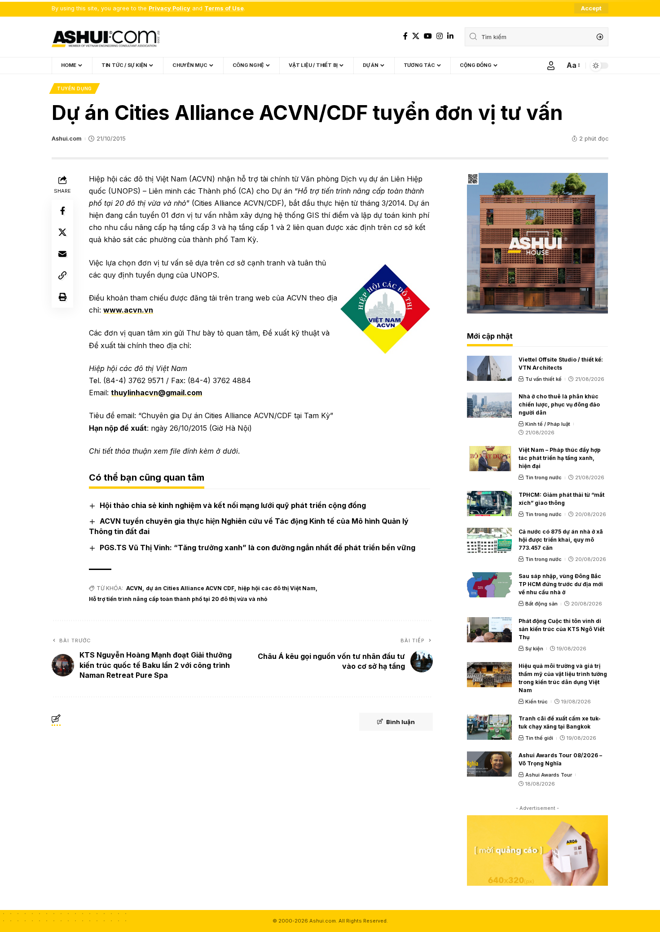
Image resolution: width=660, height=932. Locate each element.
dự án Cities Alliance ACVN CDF (190, 588)
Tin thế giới (539, 738)
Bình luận (400, 721)
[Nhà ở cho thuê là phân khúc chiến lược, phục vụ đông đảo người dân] (489, 405)
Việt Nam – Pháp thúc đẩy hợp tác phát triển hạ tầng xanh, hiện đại (560, 457)
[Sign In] (550, 65)
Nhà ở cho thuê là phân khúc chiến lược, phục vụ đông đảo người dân (559, 404)
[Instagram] (439, 36)
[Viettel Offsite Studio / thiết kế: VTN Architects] (489, 368)
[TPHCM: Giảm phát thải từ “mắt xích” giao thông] (489, 503)
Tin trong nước (543, 477)
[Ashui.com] (105, 36)
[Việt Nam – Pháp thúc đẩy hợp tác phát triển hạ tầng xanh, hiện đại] (489, 458)
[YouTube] (428, 36)
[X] (416, 36)
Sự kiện (534, 648)
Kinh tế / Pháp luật (547, 424)
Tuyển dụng (74, 88)
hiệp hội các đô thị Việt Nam (277, 588)
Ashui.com (66, 138)
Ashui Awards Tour (548, 775)
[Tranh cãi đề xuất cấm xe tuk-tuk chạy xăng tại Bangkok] (489, 727)
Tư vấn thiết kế (543, 379)
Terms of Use (224, 8)
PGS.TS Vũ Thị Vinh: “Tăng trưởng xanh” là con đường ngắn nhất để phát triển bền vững (257, 547)
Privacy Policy (169, 8)
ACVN (134, 588)
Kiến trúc (536, 701)
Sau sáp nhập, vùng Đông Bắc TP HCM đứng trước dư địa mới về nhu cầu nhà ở (561, 584)
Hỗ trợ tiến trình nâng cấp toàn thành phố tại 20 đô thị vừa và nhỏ (178, 599)
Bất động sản (541, 604)
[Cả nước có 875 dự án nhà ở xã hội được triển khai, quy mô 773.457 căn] (489, 540)
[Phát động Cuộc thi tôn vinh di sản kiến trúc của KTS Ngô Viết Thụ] (489, 629)
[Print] (62, 296)
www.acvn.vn (128, 309)
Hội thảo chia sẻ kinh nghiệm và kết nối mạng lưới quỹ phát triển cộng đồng (233, 505)
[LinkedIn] (450, 36)
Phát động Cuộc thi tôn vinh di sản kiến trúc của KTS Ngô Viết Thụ (561, 629)
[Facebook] (405, 36)
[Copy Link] (62, 275)
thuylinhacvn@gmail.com (156, 392)
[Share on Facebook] (62, 210)
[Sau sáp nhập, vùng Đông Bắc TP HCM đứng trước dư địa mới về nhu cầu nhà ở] (489, 584)
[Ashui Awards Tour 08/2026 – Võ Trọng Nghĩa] (489, 764)
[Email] (62, 253)
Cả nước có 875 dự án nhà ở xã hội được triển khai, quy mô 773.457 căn (561, 539)
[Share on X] (62, 232)
